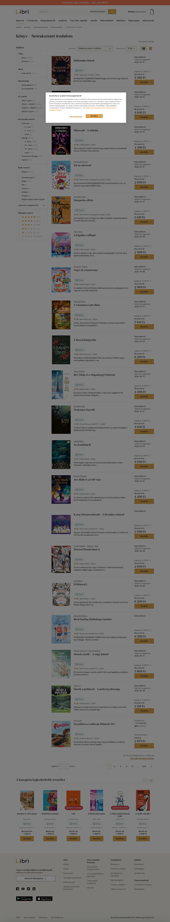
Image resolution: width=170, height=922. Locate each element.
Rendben (94, 116)
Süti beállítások (76, 116)
